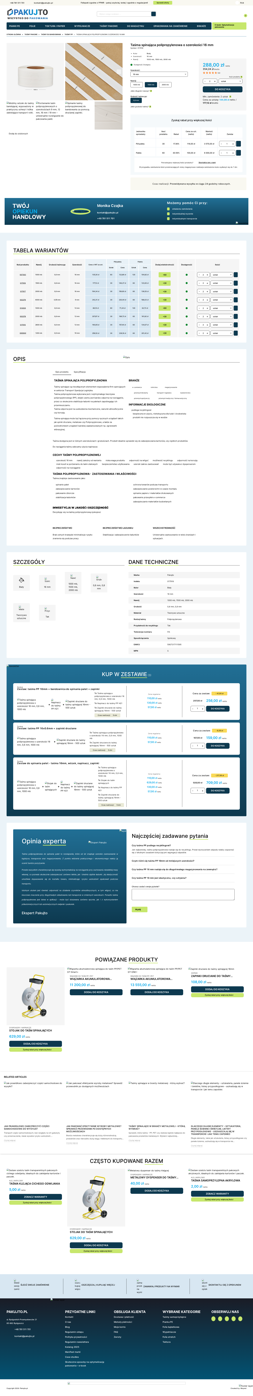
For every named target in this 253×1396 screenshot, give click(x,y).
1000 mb (136, 85)
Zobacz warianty (35, 1197)
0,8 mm (136, 100)
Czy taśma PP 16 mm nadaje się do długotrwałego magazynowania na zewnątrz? (174, 869)
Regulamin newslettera (77, 1342)
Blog (67, 1327)
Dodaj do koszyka (35, 1043)
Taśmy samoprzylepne (174, 1317)
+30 (164, 283)
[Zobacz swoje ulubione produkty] (237, 14)
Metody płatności (123, 1322)
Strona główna (14, 34)
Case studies (72, 1357)
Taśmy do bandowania (51, 34)
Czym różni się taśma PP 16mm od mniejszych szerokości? (163, 860)
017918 (23, 283)
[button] (225, 14)
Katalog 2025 (72, 1347)
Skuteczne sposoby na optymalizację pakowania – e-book (84, 1364)
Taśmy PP (69, 34)
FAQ (116, 1332)
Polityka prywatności (76, 1337)
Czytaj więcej (9, 1140)
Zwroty (117, 1337)
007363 (23, 275)
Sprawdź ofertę (163, 3)
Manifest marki (73, 1352)
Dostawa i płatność (124, 1317)
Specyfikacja (80, 372)
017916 (23, 325)
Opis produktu (62, 372)
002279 (23, 300)
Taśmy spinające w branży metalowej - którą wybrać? (157, 1127)
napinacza (92, 446)
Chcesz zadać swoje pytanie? (145, 886)
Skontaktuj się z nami (207, 162)
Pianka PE (168, 1322)
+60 (164, 275)
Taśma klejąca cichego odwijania (34, 1183)
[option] (33, 1114)
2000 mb (165, 85)
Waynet (243, 1388)
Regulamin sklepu (74, 1332)
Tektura (167, 1342)
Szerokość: (135, 70)
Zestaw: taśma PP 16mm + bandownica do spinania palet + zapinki (58, 689)
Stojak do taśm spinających (30, 1030)
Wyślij (138, 909)
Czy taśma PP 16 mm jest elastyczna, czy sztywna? (159, 878)
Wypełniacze (169, 1332)
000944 (23, 333)
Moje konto (120, 1327)
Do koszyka (222, 89)
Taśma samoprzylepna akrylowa (215, 1180)
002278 (23, 316)
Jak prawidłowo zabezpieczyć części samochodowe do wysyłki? (26, 1127)
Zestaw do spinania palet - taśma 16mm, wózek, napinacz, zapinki (58, 763)
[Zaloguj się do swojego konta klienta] (231, 14)
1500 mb (151, 85)
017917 (23, 291)
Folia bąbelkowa (171, 1327)
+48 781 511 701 (106, 218)
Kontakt (69, 1317)
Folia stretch (169, 1337)
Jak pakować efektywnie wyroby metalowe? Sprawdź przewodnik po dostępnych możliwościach (93, 1129)
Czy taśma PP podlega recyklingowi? (151, 845)
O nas (68, 1322)
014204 (23, 308)
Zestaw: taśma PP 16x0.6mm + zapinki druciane (47, 728)
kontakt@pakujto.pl (107, 212)
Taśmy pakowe (31, 34)
